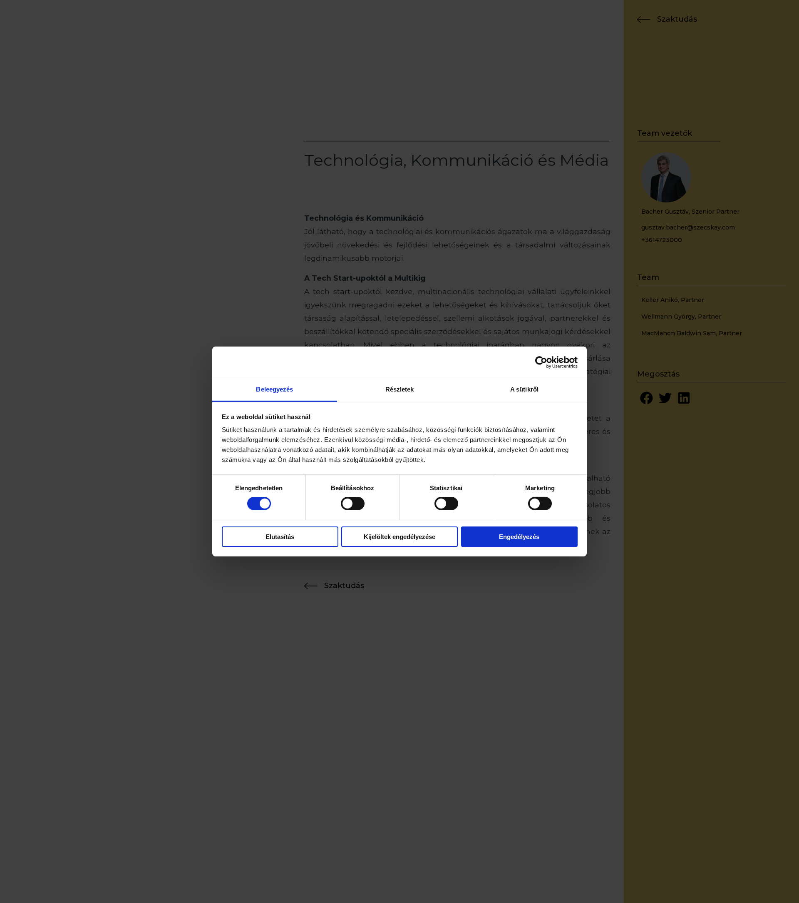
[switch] (353, 503)
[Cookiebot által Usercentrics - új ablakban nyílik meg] (541, 362)
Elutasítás (280, 536)
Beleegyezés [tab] (274, 389)
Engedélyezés (519, 536)
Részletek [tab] (399, 389)
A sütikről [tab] (524, 389)
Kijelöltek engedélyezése (399, 536)
